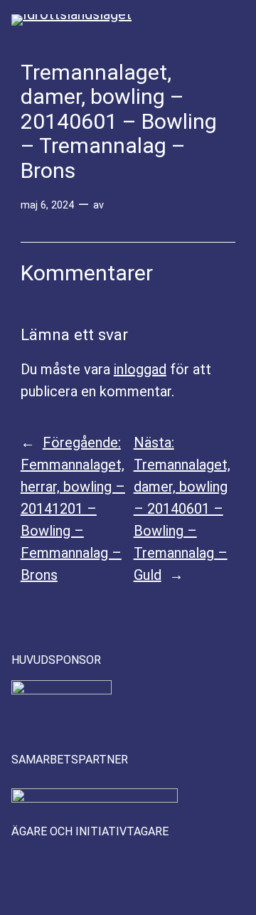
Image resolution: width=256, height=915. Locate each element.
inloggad (140, 369)
